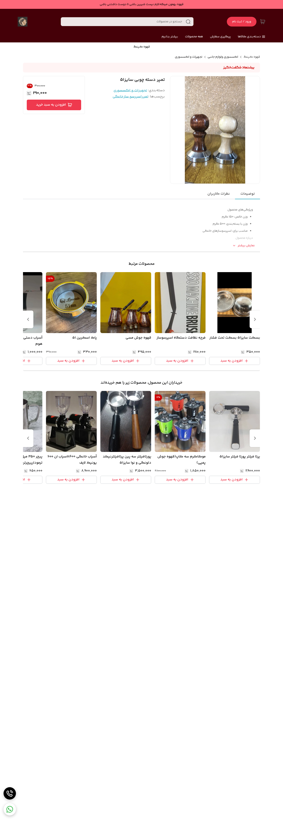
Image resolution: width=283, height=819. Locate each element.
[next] (28, 319)
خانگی (118, 96)
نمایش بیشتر (246, 245)
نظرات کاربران (218, 194)
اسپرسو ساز (132, 96)
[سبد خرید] (262, 21)
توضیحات (247, 194)
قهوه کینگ (251, 57)
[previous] (255, 319)
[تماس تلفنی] (10, 793)
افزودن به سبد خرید (51, 105)
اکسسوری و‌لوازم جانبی (223, 57)
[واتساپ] (10, 809)
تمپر (145, 96)
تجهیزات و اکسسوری (188, 57)
